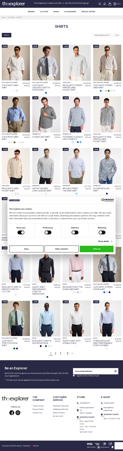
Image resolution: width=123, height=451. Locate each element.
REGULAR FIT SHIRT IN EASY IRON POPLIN (41, 342)
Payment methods (60, 406)
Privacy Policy (38, 409)
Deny (26, 249)
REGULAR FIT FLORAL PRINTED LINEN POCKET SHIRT (102, 139)
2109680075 (85, 403)
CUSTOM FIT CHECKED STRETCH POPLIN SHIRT (41, 87)
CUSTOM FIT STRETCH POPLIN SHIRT (9, 343)
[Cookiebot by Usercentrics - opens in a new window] (103, 200)
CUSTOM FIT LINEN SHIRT (10, 86)
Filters (6, 35)
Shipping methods (60, 409)
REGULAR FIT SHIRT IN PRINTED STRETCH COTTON (11, 289)
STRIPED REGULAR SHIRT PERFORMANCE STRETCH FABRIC (102, 343)
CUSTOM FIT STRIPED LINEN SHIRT (103, 86)
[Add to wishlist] (27, 48)
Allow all (96, 249)
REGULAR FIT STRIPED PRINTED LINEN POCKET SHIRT (72, 87)
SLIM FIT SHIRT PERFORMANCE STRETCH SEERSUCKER (39, 290)
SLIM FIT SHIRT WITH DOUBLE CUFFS (71, 342)
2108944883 (109, 403)
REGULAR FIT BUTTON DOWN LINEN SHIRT (72, 288)
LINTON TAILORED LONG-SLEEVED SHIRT (42, 189)
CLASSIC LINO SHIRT (41, 137)
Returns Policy (59, 412)
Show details (103, 241)
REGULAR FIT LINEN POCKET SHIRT (10, 189)
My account (58, 416)
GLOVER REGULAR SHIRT (101, 189)
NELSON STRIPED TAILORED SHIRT (70, 189)
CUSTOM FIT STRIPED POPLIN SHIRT (103, 288)
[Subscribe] (115, 371)
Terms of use (93, 375)
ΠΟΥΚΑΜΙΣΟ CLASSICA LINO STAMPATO (73, 138)
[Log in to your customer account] (104, 4)
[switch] (48, 232)
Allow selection (61, 249)
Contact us (37, 412)
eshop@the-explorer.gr (108, 409)
